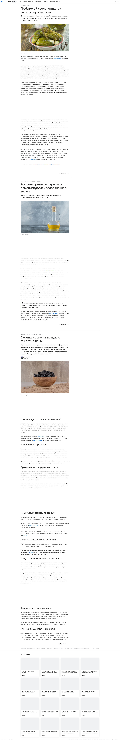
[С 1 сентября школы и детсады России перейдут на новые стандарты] (30, 727)
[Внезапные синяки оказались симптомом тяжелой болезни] (50, 687)
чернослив (40, 436)
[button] (45, 37)
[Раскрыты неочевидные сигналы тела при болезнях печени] (90, 667)
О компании (6, 739)
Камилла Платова (28, 357)
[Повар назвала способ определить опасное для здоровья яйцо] (70, 687)
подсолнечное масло (48, 270)
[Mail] (2, 1)
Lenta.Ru (33, 181)
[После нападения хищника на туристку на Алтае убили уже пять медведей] (70, 667)
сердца (25, 535)
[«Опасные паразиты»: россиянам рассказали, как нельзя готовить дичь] (90, 727)
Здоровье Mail (34, 334)
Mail (2, 739)
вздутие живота (37, 440)
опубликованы (58, 58)
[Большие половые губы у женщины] (30, 667)
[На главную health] (7, 1)
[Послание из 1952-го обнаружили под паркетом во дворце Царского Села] (50, 707)
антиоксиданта (53, 313)
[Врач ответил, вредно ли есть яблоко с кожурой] (70, 707)
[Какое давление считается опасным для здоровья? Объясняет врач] (30, 687)
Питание (30, 5)
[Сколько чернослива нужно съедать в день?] (90, 687)
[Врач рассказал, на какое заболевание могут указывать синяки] (30, 707)
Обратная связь (90, 739)
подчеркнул (32, 159)
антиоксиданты (33, 525)
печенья (31, 552)
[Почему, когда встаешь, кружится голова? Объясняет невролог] (70, 727)
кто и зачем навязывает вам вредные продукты (46, 164)
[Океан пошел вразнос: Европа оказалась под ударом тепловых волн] (90, 707)
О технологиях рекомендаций (99, 739)
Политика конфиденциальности (112, 739)
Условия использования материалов (80, 739)
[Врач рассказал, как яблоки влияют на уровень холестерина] (50, 667)
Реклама (10, 739)
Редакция (70, 739)
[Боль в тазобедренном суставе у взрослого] (50, 727)
